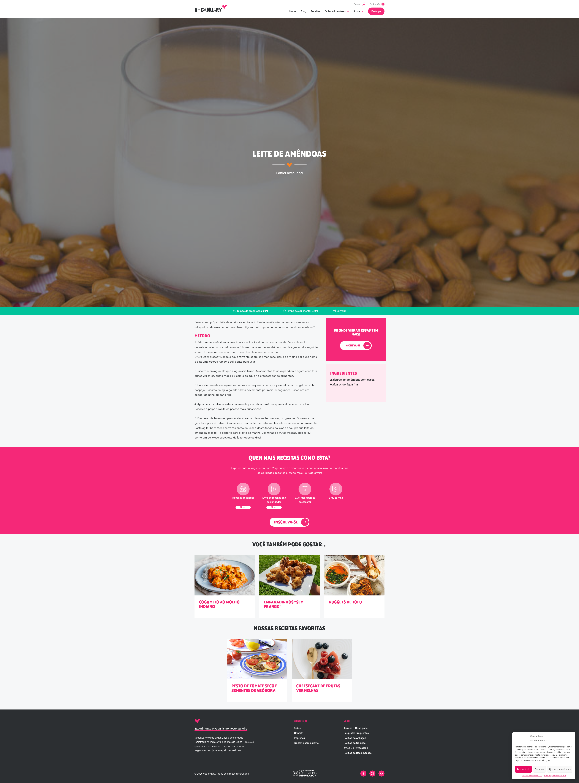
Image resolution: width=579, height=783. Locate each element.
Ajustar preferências (560, 769)
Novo (243, 507)
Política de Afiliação (355, 737)
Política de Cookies (354, 742)
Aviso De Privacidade (356, 747)
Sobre (356, 11)
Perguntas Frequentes (356, 732)
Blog (303, 11)
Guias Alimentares (335, 11)
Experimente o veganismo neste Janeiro (221, 728)
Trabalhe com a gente (306, 742)
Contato (298, 732)
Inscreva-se (352, 345)
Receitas (315, 11)
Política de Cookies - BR (532, 775)
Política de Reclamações (358, 752)
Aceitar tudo (523, 769)
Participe (376, 11)
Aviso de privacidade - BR (555, 775)
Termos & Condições (355, 728)
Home (292, 11)
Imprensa (299, 737)
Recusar (539, 769)
